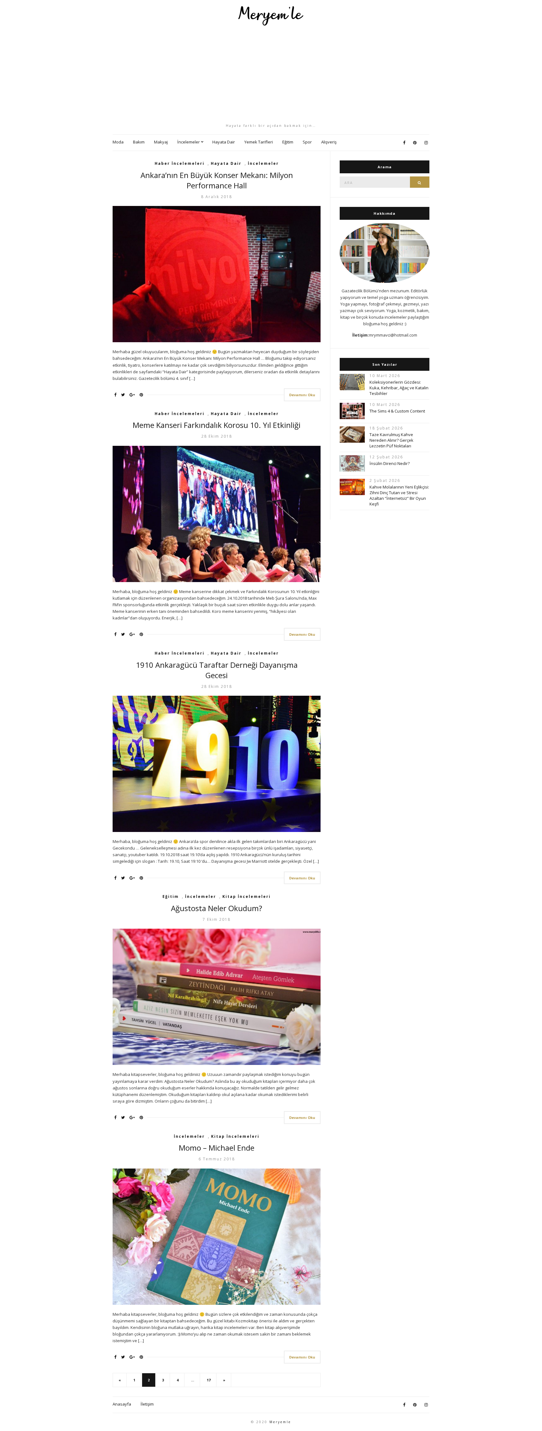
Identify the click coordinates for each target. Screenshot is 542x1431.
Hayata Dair (223, 142)
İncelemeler (188, 142)
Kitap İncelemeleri (246, 896)
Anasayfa (122, 1404)
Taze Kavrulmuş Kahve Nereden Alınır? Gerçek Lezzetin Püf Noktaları (391, 440)
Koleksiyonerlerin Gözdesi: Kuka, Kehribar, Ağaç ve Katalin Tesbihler (398, 387)
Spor (307, 142)
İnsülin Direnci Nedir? (389, 463)
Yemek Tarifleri (258, 142)
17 (208, 1380)
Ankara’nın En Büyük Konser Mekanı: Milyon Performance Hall (217, 180)
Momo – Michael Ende (216, 1147)
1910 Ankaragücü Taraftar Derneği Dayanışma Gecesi (217, 670)
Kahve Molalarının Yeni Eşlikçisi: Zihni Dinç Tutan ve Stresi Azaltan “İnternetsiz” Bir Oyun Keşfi (399, 495)
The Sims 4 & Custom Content (397, 411)
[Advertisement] (271, 74)
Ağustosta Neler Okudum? (216, 908)
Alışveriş (329, 142)
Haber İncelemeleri (180, 163)
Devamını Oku (302, 394)
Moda (118, 142)
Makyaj (161, 142)
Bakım (139, 142)
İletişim (147, 1404)
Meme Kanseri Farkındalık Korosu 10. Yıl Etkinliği (216, 425)
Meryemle (280, 1422)
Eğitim (287, 142)
